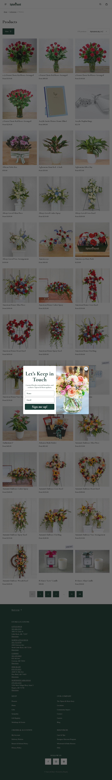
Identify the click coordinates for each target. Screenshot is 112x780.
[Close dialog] (86, 369)
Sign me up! (39, 407)
